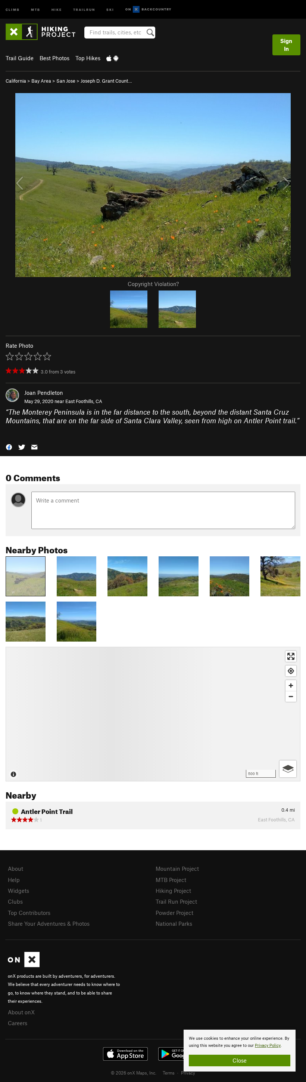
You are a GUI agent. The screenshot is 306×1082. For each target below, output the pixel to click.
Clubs (15, 901)
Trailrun (84, 9)
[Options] (288, 768)
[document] (239, 1050)
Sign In (286, 44)
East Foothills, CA (83, 401)
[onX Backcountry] (148, 9)
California (16, 81)
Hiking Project (173, 890)
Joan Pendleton (43, 392)
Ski (110, 9)
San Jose (65, 81)
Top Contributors (29, 912)
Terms (169, 1072)
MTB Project (171, 879)
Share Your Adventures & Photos (49, 923)
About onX (21, 1012)
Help (14, 879)
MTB (35, 9)
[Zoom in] (290, 685)
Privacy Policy (268, 1045)
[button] (9, 446)
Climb (13, 9)
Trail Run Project (176, 901)
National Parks (174, 923)
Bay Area (41, 81)
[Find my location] (290, 671)
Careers (17, 1023)
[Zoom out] (290, 696)
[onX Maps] (24, 965)
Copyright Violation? (153, 283)
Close (239, 1060)
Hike (56, 9)
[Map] (153, 714)
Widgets (18, 890)
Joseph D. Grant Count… (106, 81)
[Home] (44, 32)
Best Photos (54, 58)
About (15, 868)
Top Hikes (87, 58)
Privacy (188, 1072)
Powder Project (174, 912)
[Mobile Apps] (112, 58)
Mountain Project (177, 868)
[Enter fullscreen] (290, 656)
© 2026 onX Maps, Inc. (133, 1072)
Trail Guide (20, 58)
